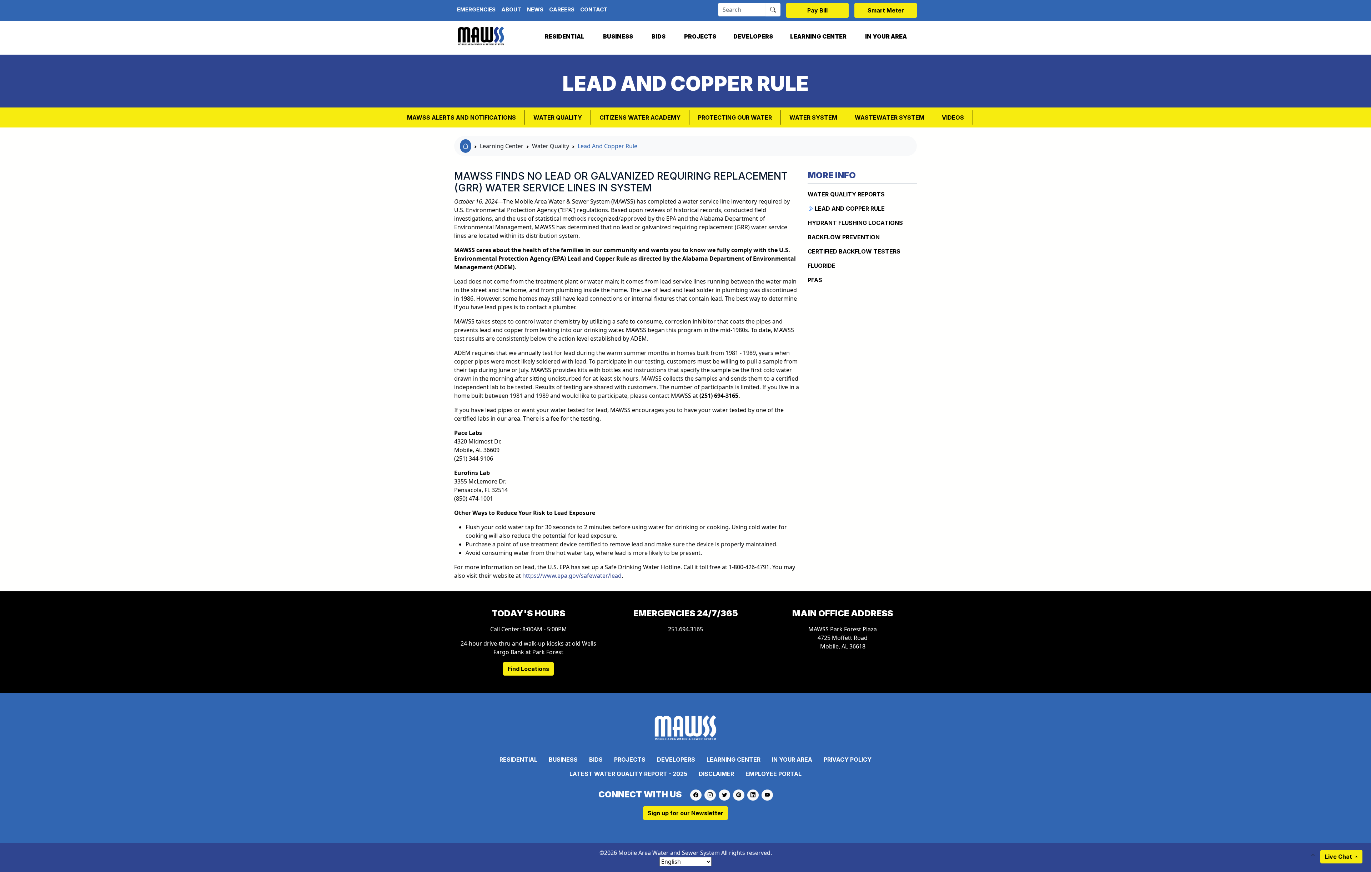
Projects (700, 36)
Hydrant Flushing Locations (855, 222)
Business (618, 36)
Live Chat (1339, 856)
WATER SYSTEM (813, 117)
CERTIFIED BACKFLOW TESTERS (854, 251)
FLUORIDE (821, 265)
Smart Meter (886, 10)
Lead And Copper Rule (607, 146)
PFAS (815, 280)
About (511, 9)
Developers (753, 36)
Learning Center (818, 36)
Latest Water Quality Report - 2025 (628, 773)
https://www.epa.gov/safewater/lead (572, 576)
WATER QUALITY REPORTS (846, 194)
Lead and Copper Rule (849, 208)
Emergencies (476, 9)
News (535, 9)
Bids (659, 36)
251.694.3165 (685, 629)
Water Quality (557, 117)
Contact (594, 9)
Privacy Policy (848, 759)
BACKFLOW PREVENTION (844, 237)
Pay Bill (817, 10)
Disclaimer (716, 773)
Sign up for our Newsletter (685, 813)
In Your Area (886, 36)
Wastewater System (889, 117)
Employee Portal (773, 773)
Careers (561, 9)
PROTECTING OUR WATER (735, 117)
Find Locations (528, 668)
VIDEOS (953, 117)
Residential (564, 36)
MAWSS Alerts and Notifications (461, 117)
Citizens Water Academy (640, 117)
